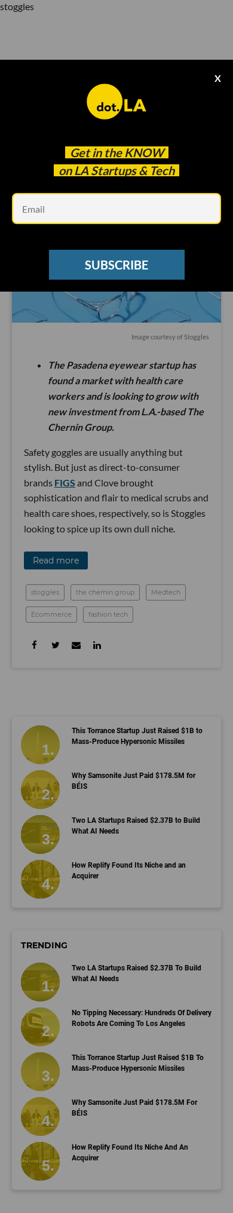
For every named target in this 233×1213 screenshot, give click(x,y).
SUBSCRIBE (116, 265)
